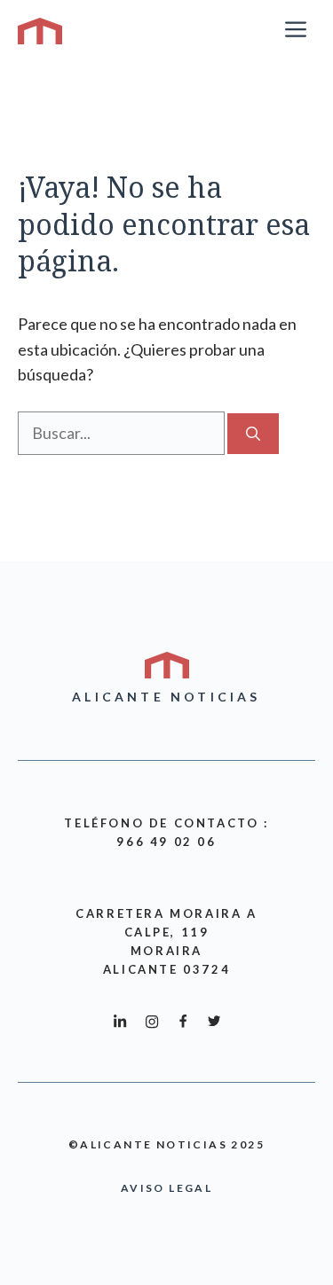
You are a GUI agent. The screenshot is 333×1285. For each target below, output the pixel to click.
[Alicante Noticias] (40, 31)
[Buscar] (253, 433)
